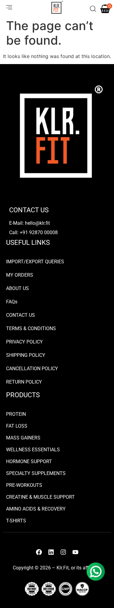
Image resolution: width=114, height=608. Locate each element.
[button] (6, 7)
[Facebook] (39, 552)
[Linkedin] (51, 552)
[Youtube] (75, 552)
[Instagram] (63, 552)
